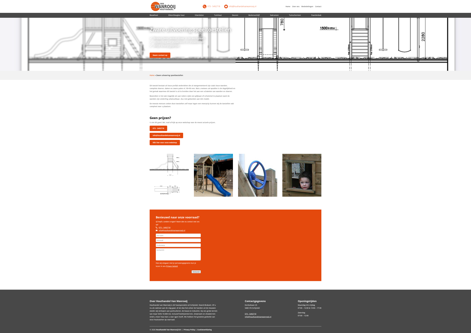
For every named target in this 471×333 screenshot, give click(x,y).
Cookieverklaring (204, 329)
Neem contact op (160, 55)
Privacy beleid (172, 266)
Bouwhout (154, 15)
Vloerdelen (199, 15)
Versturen (196, 272)
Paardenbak (316, 15)
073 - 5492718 (158, 128)
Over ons (296, 6)
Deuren (235, 15)
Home (288, 6)
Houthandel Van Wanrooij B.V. (169, 329)
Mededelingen (307, 6)
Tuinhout (218, 15)
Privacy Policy (189, 329)
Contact (318, 6)
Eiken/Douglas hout (176, 15)
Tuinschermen (295, 15)
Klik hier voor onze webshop (165, 142)
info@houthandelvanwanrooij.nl (166, 135)
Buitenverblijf (254, 15)
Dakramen (274, 15)
